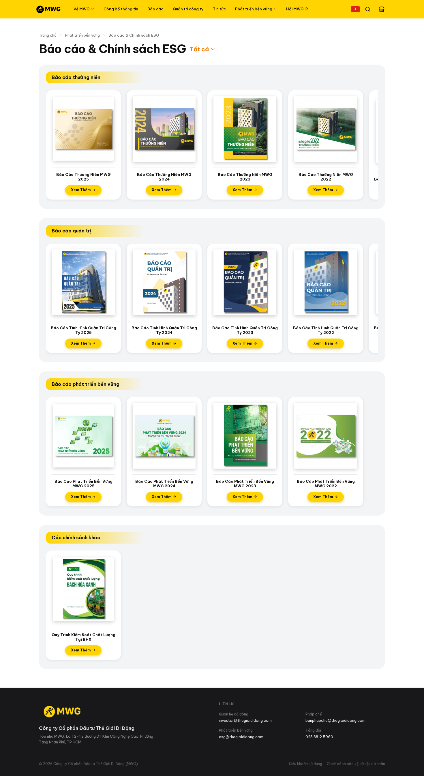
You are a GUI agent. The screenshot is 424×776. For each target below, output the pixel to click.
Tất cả (199, 49)
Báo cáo (155, 9)
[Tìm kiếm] (368, 9)
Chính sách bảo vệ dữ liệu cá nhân (356, 764)
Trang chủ (48, 35)
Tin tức (219, 9)
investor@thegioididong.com (245, 720)
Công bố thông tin (121, 9)
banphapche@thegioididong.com (335, 720)
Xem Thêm (81, 190)
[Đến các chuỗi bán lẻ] (381, 9)
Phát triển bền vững (253, 9)
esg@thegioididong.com (241, 736)
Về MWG (82, 9)
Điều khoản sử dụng (305, 764)
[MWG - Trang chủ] (48, 9)
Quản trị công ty (188, 9)
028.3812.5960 (319, 736)
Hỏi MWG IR (297, 9)
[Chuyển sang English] (355, 9)
